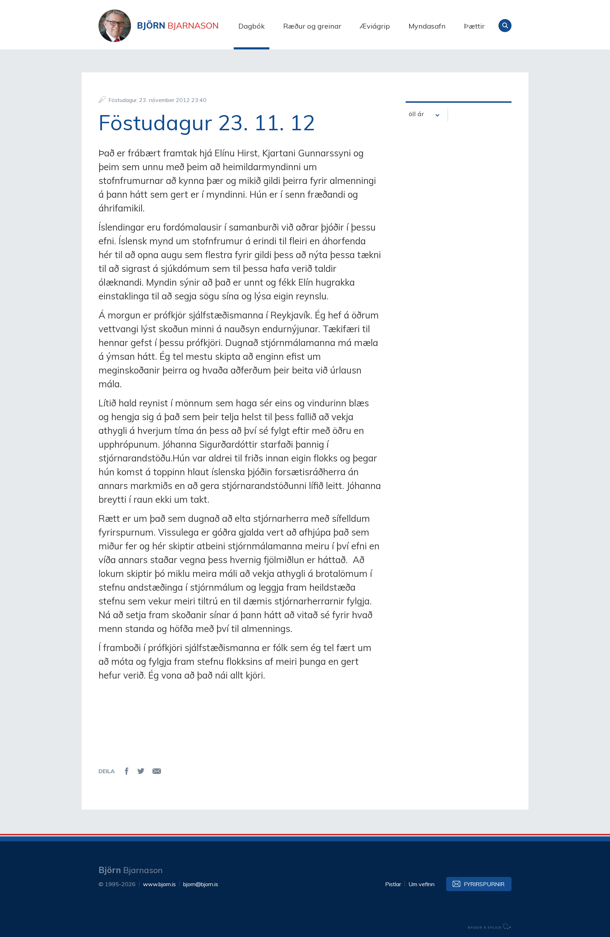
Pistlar (393, 884)
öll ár (416, 114)
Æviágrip (375, 26)
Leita (505, 25)
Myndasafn (426, 26)
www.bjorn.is (159, 884)
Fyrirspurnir (484, 884)
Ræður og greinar (312, 26)
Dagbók (251, 26)
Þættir (474, 26)
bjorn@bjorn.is (200, 884)
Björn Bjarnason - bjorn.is (169, 26)
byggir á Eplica (490, 926)
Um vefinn (421, 884)
